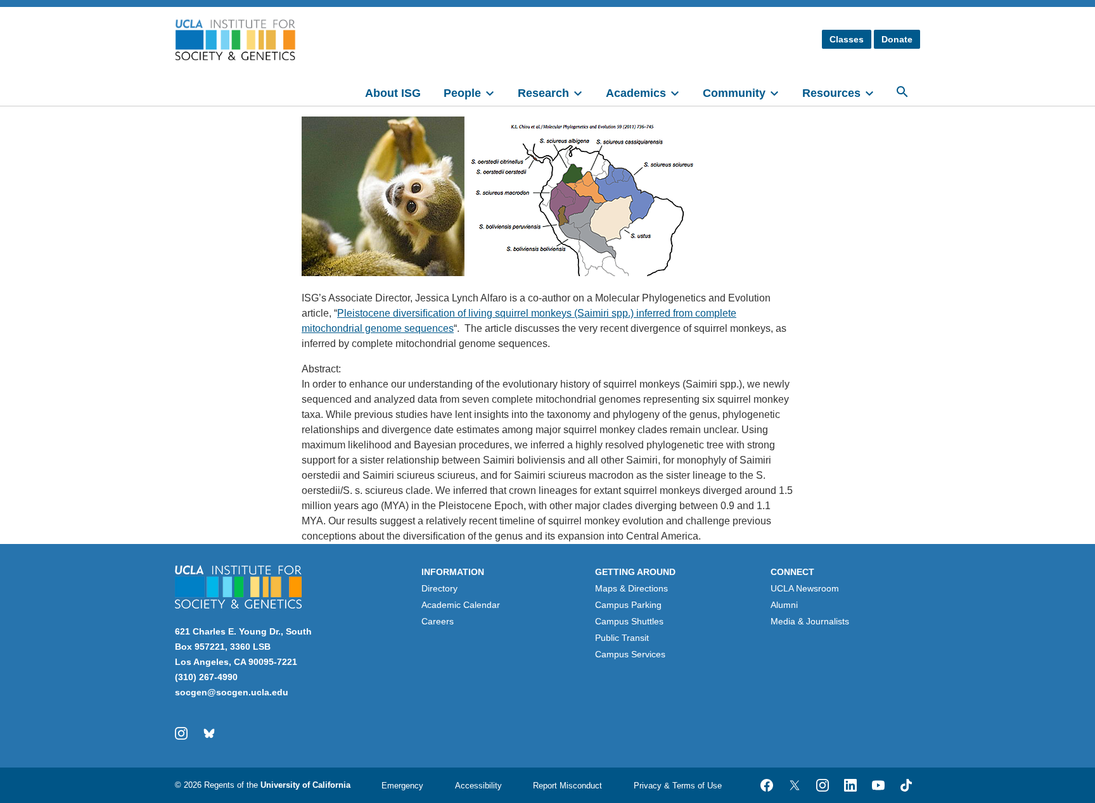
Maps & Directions (631, 588)
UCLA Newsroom (805, 588)
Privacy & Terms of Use (678, 785)
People (462, 93)
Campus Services (630, 654)
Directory (439, 588)
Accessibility (478, 785)
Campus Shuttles (629, 621)
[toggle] (495, 92)
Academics (636, 93)
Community (734, 93)
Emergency (402, 785)
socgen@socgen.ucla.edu (231, 692)
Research (543, 93)
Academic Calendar (460, 605)
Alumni (784, 605)
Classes (846, 39)
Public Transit (622, 638)
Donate (896, 39)
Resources (831, 93)
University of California (305, 785)
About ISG (393, 93)
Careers (437, 621)
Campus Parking (628, 605)
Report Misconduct (567, 785)
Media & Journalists (810, 621)
